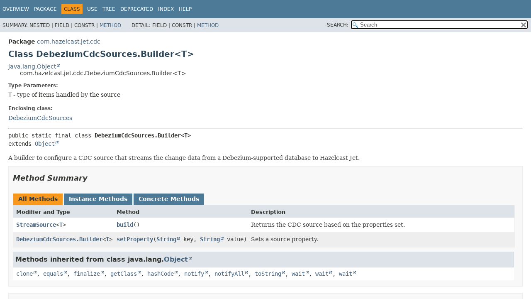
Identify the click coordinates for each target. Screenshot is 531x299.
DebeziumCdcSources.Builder (59, 239)
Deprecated (136, 9)
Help (185, 9)
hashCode (160, 273)
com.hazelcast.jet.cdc (68, 41)
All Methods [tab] (38, 199)
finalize (86, 273)
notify (194, 273)
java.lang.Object (32, 66)
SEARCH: (337, 25)
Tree (108, 9)
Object (45, 143)
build (125, 224)
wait (298, 273)
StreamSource (36, 224)
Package (45, 9)
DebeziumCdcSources (40, 118)
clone (24, 273)
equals (53, 273)
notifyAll (229, 273)
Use (92, 9)
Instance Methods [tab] (98, 199)
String (166, 239)
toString (268, 273)
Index (166, 9)
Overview (15, 9)
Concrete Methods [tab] (169, 199)
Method (110, 25)
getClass (123, 273)
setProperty (135, 239)
